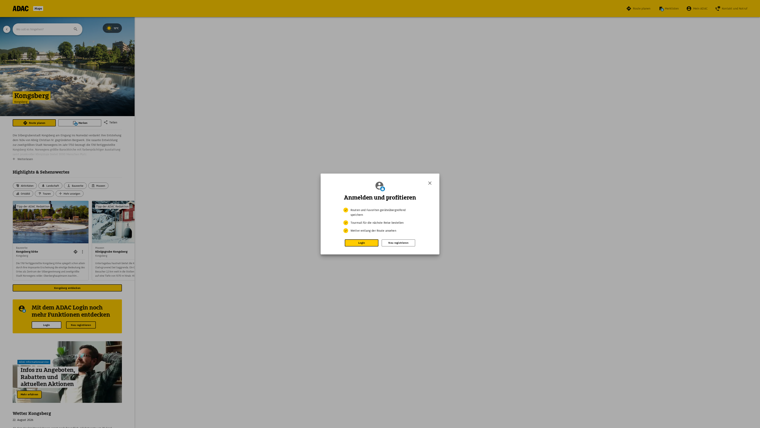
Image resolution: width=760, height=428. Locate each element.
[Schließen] (430, 183)
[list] (380, 220)
